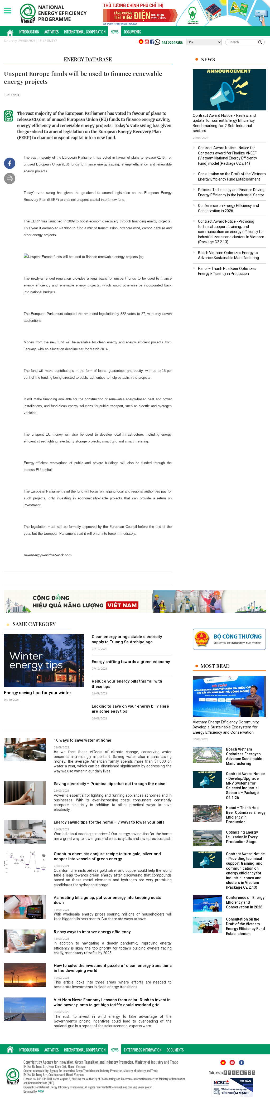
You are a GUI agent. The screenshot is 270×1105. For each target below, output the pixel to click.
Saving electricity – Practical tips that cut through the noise (109, 783)
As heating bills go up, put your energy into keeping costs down (107, 900)
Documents (132, 32)
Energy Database (88, 59)
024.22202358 (172, 42)
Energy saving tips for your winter (37, 692)
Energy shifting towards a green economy (131, 661)
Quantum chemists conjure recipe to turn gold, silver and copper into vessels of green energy (107, 856)
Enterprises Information (142, 1050)
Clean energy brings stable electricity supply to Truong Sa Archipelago (127, 639)
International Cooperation (84, 32)
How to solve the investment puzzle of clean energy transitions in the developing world (113, 968)
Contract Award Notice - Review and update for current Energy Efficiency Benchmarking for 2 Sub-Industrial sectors (224, 123)
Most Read (215, 666)
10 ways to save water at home (82, 740)
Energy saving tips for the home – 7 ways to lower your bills (109, 822)
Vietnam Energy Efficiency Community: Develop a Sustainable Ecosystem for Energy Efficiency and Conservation (226, 727)
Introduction (29, 32)
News (115, 32)
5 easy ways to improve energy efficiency (92, 931)
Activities (51, 32)
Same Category (34, 624)
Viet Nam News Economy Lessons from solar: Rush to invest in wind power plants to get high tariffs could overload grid (112, 1002)
